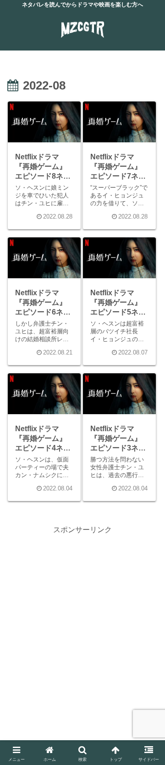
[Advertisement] (82, 619)
